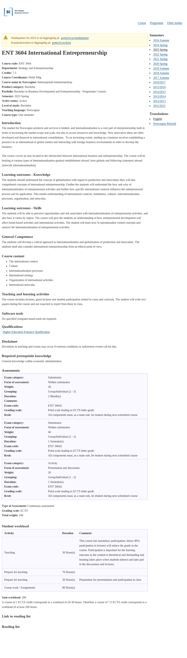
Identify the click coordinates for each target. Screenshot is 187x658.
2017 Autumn (161, 77)
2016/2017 (159, 82)
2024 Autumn (161, 40)
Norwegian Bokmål (164, 123)
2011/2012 (159, 105)
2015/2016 (159, 87)
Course (142, 22)
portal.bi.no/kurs (61, 42)
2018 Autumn (161, 73)
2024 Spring (160, 45)
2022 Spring (160, 54)
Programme (156, 22)
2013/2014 (159, 96)
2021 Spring (160, 58)
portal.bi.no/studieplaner (75, 37)
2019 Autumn (161, 68)
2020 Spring (160, 63)
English (157, 118)
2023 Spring (160, 49)
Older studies (174, 22)
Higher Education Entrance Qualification (26, 331)
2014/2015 (159, 91)
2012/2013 (159, 101)
